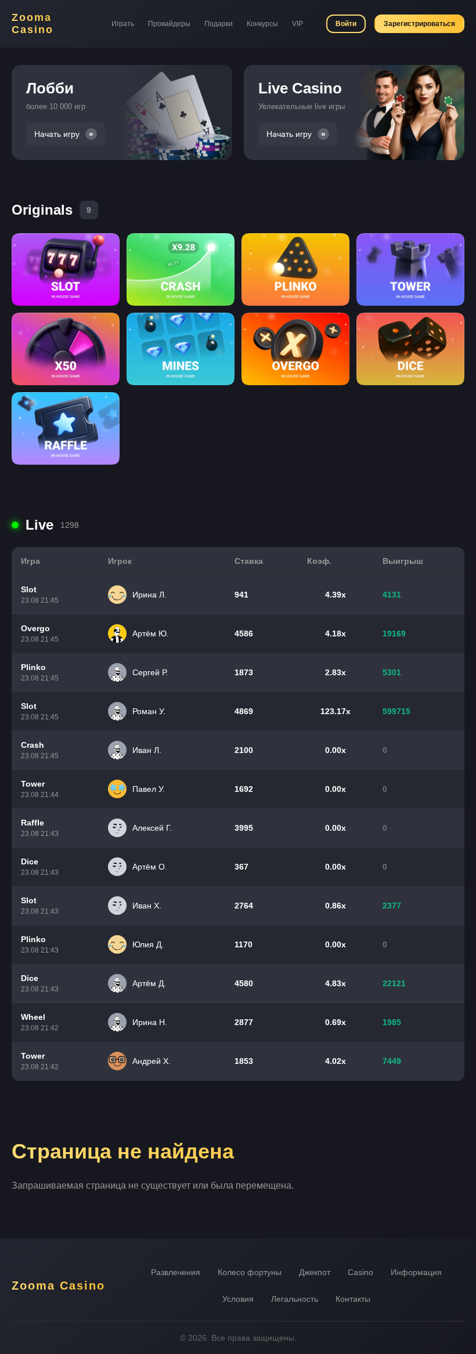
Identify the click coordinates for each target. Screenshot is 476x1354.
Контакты (353, 1299)
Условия (238, 1299)
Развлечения (175, 1272)
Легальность (294, 1299)
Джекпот (314, 1272)
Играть (122, 24)
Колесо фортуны (250, 1272)
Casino (360, 1272)
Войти (346, 24)
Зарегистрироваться (419, 24)
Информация (416, 1272)
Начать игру (57, 134)
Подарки (218, 24)
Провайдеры (169, 24)
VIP (297, 24)
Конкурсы (262, 24)
